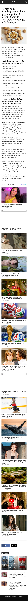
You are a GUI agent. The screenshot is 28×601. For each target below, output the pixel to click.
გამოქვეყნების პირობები (10, 596)
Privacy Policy (20, 596)
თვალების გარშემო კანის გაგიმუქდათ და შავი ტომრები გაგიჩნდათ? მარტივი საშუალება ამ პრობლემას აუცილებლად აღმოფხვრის (17, 585)
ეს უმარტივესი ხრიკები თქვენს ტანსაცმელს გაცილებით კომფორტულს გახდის (12, 565)
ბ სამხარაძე (5, 568)
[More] (19, 545)
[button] (2, 2)
